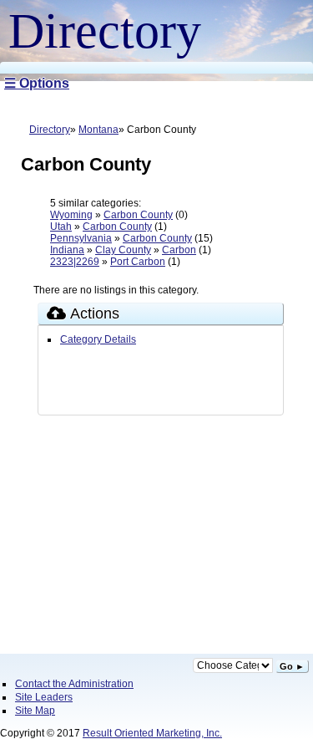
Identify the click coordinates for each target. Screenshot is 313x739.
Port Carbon (137, 262)
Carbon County (138, 215)
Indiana (67, 250)
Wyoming (71, 215)
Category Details (98, 339)
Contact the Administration (74, 684)
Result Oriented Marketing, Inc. (152, 733)
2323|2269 (74, 262)
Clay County (123, 250)
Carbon (179, 250)
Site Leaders (44, 697)
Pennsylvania (81, 238)
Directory (49, 129)
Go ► (292, 666)
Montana (98, 129)
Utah (61, 226)
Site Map (35, 710)
